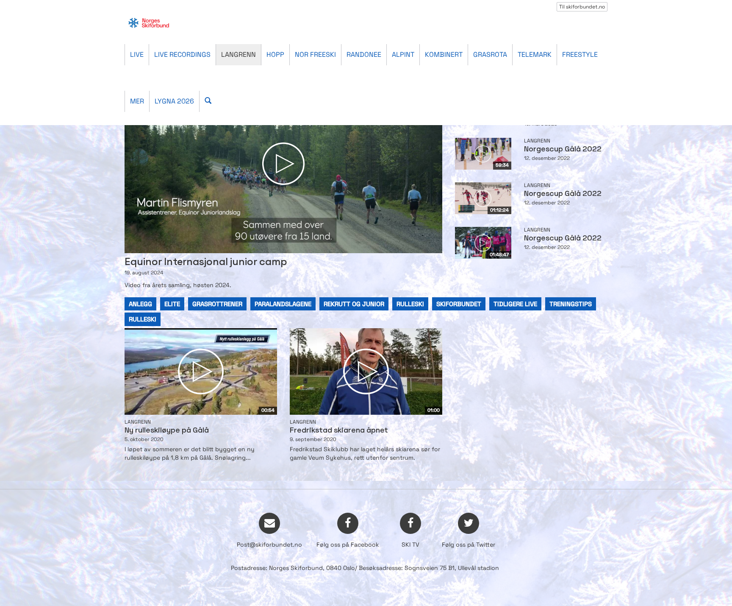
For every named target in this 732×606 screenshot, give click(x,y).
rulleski (410, 304)
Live (137, 54)
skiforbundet (458, 304)
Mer (137, 101)
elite (172, 304)
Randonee (364, 54)
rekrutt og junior (354, 304)
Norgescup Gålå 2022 (563, 149)
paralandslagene (283, 304)
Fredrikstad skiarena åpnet (339, 430)
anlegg (140, 304)
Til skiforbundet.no (582, 6)
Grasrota (490, 54)
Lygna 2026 (174, 101)
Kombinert (444, 54)
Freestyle (580, 54)
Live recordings (182, 54)
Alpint (403, 54)
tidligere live (515, 304)
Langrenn (238, 54)
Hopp (275, 54)
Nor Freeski (315, 54)
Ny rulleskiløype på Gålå (167, 430)
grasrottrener (217, 304)
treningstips (570, 304)
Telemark (535, 54)
